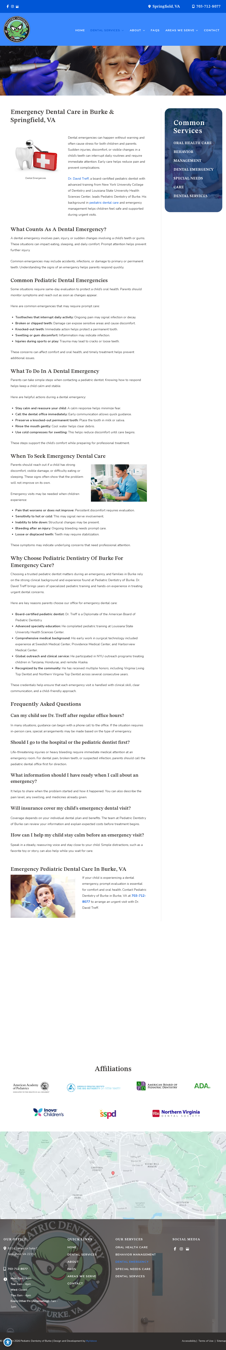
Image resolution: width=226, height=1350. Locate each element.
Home (72, 1247)
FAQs (71, 1269)
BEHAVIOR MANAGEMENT (135, 1255)
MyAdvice (91, 1341)
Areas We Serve (81, 1276)
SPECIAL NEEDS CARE (133, 1269)
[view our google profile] (17, 6)
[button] (122, 30)
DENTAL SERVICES (190, 196)
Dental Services (82, 1255)
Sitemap (221, 1341)
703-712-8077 (208, 6)
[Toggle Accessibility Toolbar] (8, 1342)
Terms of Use (206, 1341)
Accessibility (189, 1341)
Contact (75, 1284)
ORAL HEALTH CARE (193, 143)
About (73, 1262)
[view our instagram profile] (12, 6)
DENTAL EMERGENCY (193, 170)
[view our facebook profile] (7, 6)
